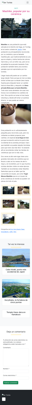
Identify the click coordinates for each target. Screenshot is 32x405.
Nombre (6, 369)
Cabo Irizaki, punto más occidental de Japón (16, 270)
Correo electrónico (9, 375)
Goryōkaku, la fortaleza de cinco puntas (16, 301)
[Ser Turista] (7, 2)
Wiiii (14, 232)
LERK (11, 232)
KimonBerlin (5, 232)
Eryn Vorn (13, 229)
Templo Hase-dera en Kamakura (16, 313)
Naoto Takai (20, 229)
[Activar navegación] (27, 2)
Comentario (7, 347)
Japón (16, 8)
